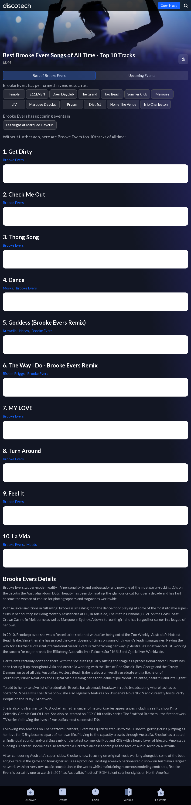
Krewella (10, 331)
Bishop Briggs (14, 373)
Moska (8, 288)
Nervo (24, 331)
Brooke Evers (13, 160)
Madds (31, 544)
